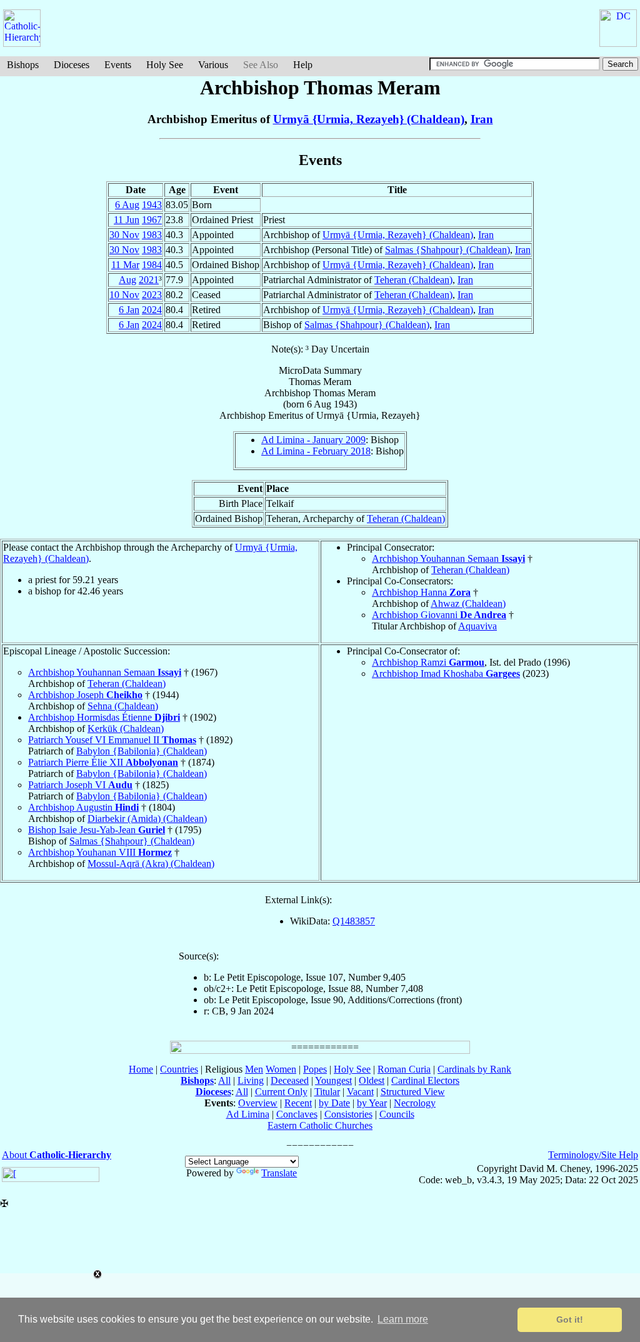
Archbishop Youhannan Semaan (448, 558)
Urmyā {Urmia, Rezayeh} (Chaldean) (368, 119)
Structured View (413, 1091)
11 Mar (125, 264)
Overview (258, 1103)
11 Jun (126, 219)
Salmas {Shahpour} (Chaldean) (447, 249)
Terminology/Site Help (593, 1154)
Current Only (281, 1091)
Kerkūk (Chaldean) (126, 728)
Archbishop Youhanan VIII (100, 852)
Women (281, 1069)
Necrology (415, 1103)
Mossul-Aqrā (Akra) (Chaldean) (151, 863)
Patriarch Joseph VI (80, 784)
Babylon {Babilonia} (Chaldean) (141, 751)
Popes (315, 1069)
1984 (152, 264)
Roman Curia (404, 1069)
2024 (152, 309)
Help (302, 64)
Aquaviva (477, 626)
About (56, 1154)
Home (141, 1069)
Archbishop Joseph (85, 694)
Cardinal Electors (425, 1080)
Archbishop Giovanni (439, 614)
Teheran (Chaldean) (413, 279)
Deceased (290, 1080)
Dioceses (71, 64)
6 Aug (127, 204)
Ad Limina (247, 1114)
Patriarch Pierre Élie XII (103, 762)
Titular (327, 1091)
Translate (279, 1173)
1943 (152, 204)
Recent (298, 1103)
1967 (152, 219)
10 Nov (124, 294)
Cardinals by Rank (474, 1069)
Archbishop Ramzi (428, 662)
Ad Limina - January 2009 (313, 439)
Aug (127, 279)
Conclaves (297, 1114)
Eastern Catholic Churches (320, 1125)
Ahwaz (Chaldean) (468, 603)
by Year (372, 1103)
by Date (334, 1103)
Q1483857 (353, 921)
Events (117, 64)
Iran (482, 119)
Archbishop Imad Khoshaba (446, 673)
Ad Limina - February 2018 (316, 451)
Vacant (360, 1091)
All (224, 1080)
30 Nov (124, 234)
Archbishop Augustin (83, 807)
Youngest (333, 1080)
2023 (152, 294)
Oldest (371, 1080)
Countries (179, 1069)
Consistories (348, 1114)
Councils (396, 1114)
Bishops (23, 64)
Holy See (164, 64)
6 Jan (129, 309)
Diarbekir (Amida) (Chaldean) (147, 818)
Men (254, 1069)
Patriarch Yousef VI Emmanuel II (112, 739)
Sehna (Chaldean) (123, 706)
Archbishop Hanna (421, 592)
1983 (152, 234)
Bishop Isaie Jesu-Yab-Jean (96, 829)
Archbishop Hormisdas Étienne (104, 717)
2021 (149, 279)
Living (251, 1080)
